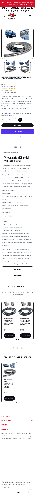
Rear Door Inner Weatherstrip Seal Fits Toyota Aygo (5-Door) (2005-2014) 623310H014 (25, 322)
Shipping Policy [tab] (17, 276)
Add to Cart (18, 125)
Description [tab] (17, 147)
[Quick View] (4, 311)
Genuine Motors (10, 86)
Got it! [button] (17, 492)
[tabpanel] (17, 208)
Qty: (2, 120)
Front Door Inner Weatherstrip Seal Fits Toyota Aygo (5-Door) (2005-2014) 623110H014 (9, 322)
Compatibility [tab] (18, 269)
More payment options (17, 136)
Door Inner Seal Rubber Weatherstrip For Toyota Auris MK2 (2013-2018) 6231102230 (8, 384)
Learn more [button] (6, 487)
